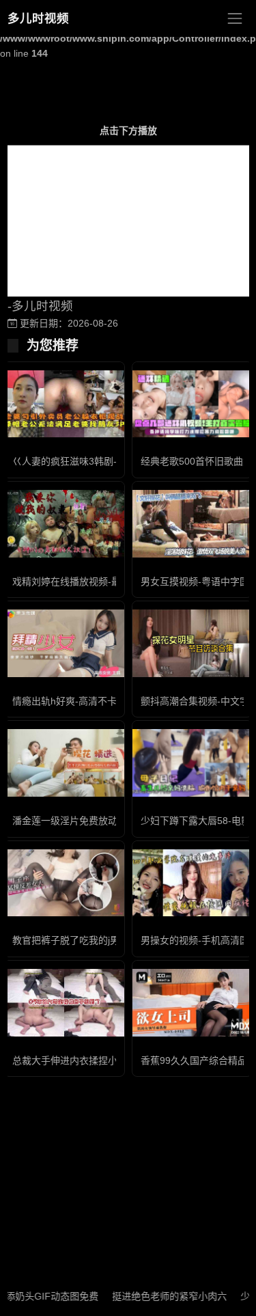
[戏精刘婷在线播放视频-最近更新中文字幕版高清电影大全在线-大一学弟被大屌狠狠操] (64, 524)
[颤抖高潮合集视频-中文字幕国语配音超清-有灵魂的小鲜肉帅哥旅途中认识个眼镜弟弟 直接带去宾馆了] (192, 643)
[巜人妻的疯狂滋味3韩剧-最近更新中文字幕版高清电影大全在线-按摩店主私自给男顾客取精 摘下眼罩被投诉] (64, 404)
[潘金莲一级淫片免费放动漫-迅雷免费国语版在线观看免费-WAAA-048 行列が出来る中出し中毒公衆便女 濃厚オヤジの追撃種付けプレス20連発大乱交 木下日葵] (64, 763)
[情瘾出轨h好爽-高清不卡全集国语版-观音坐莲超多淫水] (64, 643)
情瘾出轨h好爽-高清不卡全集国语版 (88, 701)
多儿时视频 (38, 18)
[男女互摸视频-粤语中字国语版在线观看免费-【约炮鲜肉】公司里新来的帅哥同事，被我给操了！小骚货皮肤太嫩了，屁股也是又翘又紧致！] (192, 524)
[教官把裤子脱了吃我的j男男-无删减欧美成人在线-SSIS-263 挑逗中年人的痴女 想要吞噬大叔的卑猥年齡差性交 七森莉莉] (64, 883)
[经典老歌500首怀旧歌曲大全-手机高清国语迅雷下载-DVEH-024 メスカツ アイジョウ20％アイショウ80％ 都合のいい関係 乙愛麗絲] (192, 404)
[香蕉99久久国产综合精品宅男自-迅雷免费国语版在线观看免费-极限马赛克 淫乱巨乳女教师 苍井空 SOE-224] (192, 1003)
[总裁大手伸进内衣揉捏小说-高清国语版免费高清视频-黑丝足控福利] (64, 1003)
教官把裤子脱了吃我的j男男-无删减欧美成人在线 (115, 940)
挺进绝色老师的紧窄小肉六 (158, 1296)
